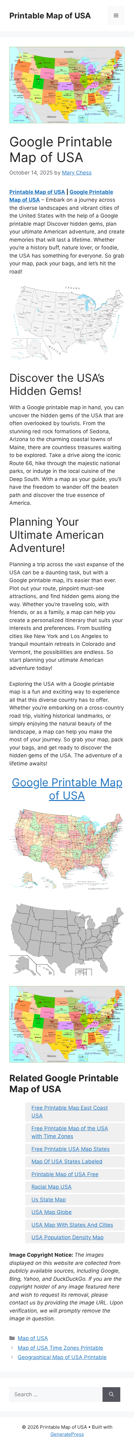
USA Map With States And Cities (72, 1225)
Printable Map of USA (50, 15)
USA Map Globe (51, 1212)
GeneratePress (67, 1434)
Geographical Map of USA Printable (62, 1357)
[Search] (111, 1394)
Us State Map (48, 1199)
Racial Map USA (51, 1187)
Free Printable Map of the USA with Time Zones (69, 1132)
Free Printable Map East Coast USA (69, 1112)
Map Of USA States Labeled (67, 1161)
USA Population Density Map (67, 1237)
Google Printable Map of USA (67, 789)
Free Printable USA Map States (70, 1149)
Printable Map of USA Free (64, 1174)
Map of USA (33, 1338)
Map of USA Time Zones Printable (60, 1348)
